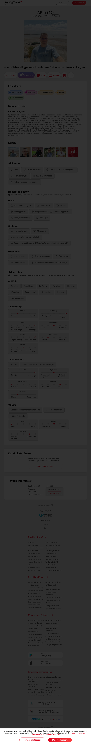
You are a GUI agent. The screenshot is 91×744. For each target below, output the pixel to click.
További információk (77, 733)
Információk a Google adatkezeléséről (46, 735)
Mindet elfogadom (60, 740)
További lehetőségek (32, 740)
